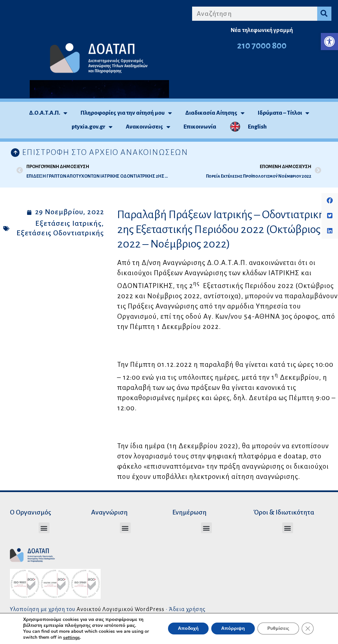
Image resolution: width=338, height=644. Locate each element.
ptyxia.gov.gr (88, 127)
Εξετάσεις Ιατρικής (68, 223)
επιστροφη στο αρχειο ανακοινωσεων (105, 152)
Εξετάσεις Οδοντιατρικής (60, 233)
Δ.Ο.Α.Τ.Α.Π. (44, 113)
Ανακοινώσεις (144, 127)
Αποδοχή (188, 629)
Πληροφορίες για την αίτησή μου (123, 113)
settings (71, 638)
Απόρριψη (233, 629)
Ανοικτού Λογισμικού (105, 609)
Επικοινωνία (200, 127)
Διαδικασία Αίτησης (211, 113)
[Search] (324, 14)
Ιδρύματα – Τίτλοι (280, 113)
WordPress (149, 609)
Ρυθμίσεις (278, 629)
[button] (329, 41)
